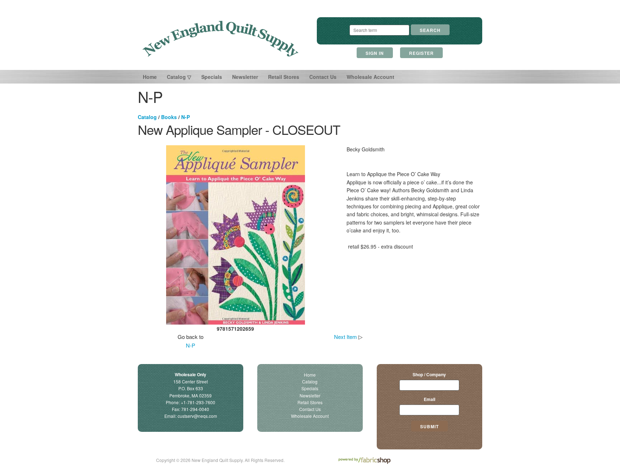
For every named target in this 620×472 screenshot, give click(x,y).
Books (169, 117)
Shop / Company (429, 374)
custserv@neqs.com (197, 416)
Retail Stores (283, 76)
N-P (185, 117)
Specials (211, 76)
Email (429, 399)
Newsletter (245, 76)
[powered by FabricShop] (364, 461)
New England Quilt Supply (220, 39)
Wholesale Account (370, 76)
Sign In (375, 53)
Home (150, 76)
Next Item (345, 336)
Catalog (147, 117)
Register (421, 53)
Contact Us (323, 76)
